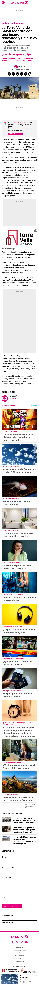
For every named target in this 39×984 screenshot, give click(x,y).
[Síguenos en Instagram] (22, 942)
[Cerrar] (37, 976)
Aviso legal (19, 947)
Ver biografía (13, 398)
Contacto (19, 958)
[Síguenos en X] (17, 942)
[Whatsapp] (21, 74)
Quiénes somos (19, 956)
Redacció (21, 66)
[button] (35, 231)
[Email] (29, 74)
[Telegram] (25, 74)
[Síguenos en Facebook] (13, 942)
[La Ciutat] (19, 2)
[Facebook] (9, 74)
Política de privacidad (19, 950)
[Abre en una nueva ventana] (10, 971)
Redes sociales (19, 961)
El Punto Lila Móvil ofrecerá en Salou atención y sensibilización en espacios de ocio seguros (24, 840)
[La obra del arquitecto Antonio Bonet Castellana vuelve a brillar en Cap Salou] (6, 819)
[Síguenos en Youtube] (26, 942)
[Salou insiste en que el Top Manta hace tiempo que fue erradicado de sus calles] (6, 829)
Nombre (4, 857)
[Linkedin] (17, 74)
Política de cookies (20, 953)
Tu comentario (6, 877)
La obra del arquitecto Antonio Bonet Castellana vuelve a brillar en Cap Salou (17, 55)
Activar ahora (14, 134)
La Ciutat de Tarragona (13, 23)
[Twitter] (13, 74)
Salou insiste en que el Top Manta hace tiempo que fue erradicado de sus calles (17, 59)
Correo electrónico (8, 867)
